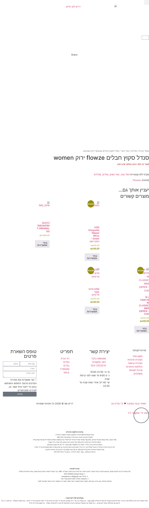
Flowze (137, 180)
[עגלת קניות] (145, 37)
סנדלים (97, 174)
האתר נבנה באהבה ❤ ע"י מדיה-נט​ (128, 403)
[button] (146, 2)
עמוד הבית (144, 151)
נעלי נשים (114, 174)
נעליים (134, 151)
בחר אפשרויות (92, 257)
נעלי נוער (125, 151)
